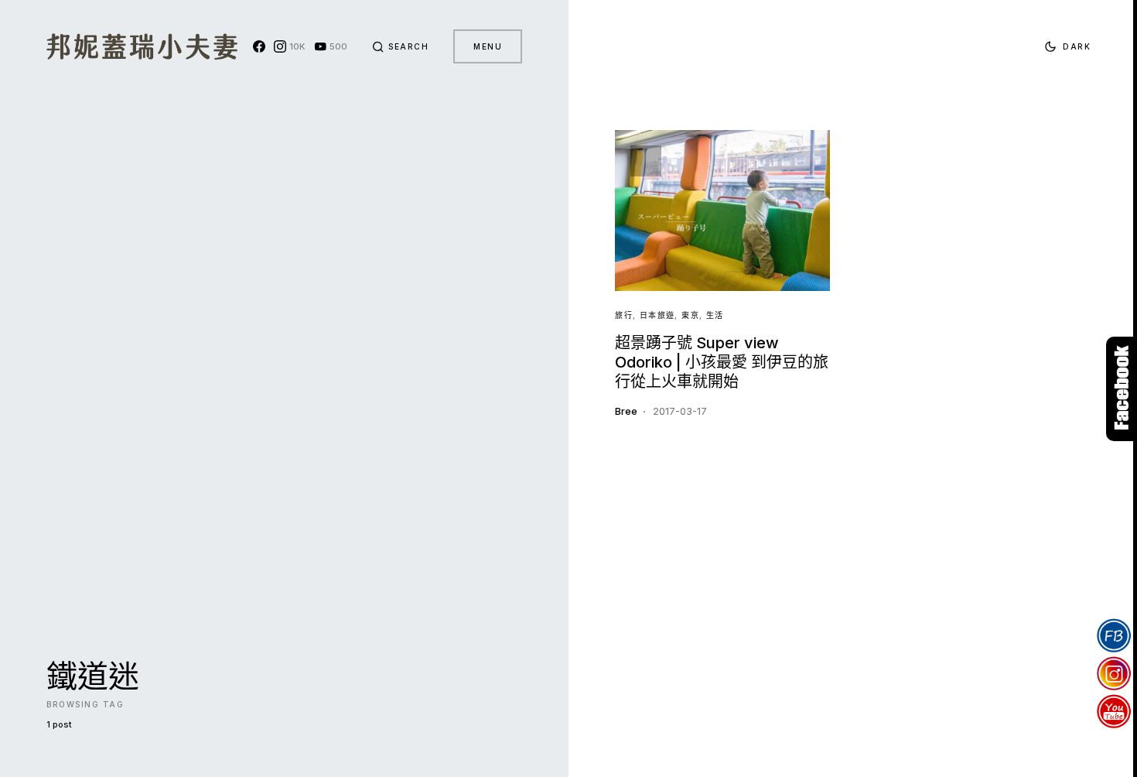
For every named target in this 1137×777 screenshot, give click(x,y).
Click (1121, 389)
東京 (690, 315)
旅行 (624, 315)
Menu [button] (487, 46)
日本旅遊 (657, 315)
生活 (715, 315)
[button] (400, 46)
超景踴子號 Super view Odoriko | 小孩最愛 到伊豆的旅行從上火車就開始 (721, 362)
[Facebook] (259, 46)
